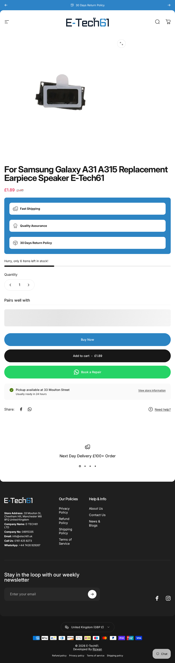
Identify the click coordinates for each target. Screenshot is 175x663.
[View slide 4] (95, 466)
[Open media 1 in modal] (121, 43)
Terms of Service (65, 541)
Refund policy (59, 655)
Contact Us (97, 515)
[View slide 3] (90, 466)
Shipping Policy (65, 531)
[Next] (169, 5)
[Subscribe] (92, 594)
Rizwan (97, 649)
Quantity (11, 274)
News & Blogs (94, 523)
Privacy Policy (64, 510)
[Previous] (6, 5)
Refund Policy (64, 521)
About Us (96, 508)
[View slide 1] (79, 466)
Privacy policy (76, 655)
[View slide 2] (85, 466)
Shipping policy (115, 655)
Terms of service (95, 655)
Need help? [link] (163, 409)
